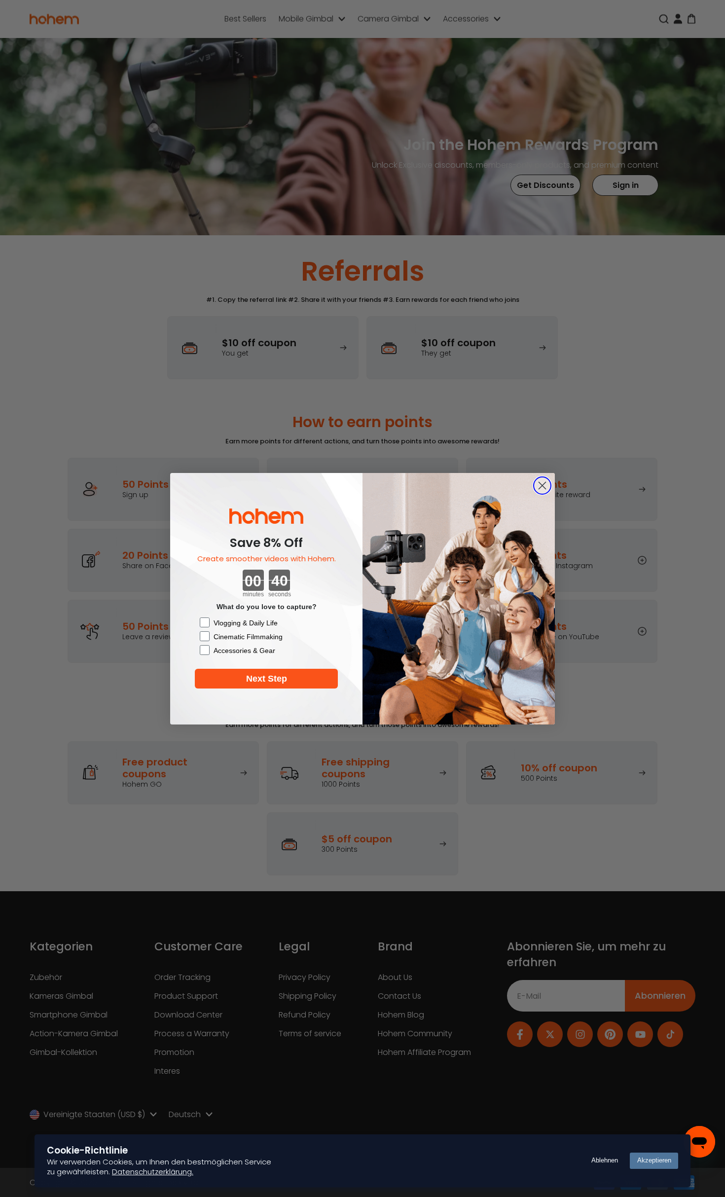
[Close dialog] (542, 485)
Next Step (266, 679)
